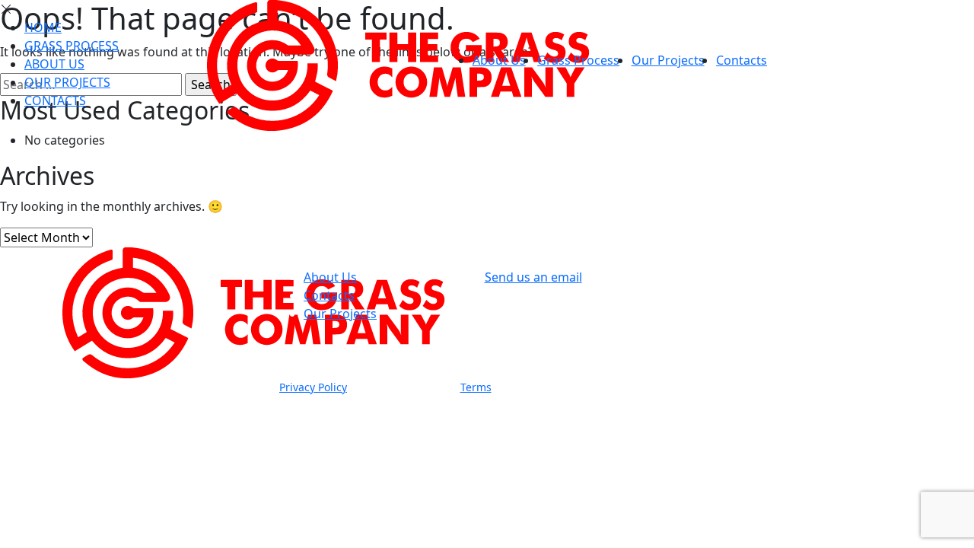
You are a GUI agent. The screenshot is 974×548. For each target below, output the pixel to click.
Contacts (741, 60)
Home (43, 27)
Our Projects (668, 60)
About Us (499, 60)
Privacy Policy (313, 387)
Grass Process (578, 60)
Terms (476, 387)
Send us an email (533, 277)
